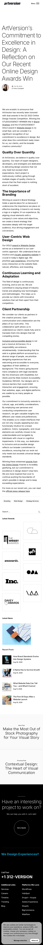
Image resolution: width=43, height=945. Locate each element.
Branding (7, 501)
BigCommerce (28, 910)
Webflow (26, 914)
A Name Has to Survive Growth (26, 670)
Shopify (25, 906)
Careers (4, 893)
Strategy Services (32, 501)
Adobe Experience (30, 902)
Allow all (35, 940)
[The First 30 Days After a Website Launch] (6, 700)
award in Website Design (23, 245)
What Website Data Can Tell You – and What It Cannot (25, 684)
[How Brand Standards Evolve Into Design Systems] (6, 659)
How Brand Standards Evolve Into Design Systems (26, 657)
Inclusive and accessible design (17, 341)
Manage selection (20, 940)
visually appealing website (26, 255)
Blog (3, 906)
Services (5, 889)
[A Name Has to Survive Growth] (6, 673)
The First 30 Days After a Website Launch (24, 698)
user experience (18, 261)
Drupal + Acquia (29, 897)
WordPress (27, 889)
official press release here (18, 491)
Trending (5, 902)
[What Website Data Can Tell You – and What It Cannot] (6, 686)
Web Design (18, 501)
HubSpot (26, 893)
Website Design (24, 128)
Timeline (4, 897)
